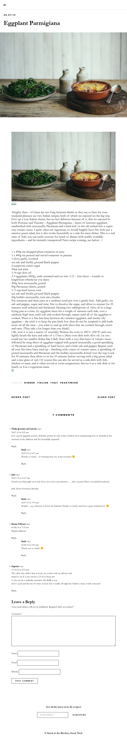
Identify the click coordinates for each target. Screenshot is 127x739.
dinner (29, 382)
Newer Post (20, 397)
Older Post (107, 397)
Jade (13, 475)
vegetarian (69, 382)
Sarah (23, 450)
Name (14, 653)
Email (14, 663)
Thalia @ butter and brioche (24, 429)
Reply (13, 446)
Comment (16, 614)
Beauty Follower (18, 524)
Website (14, 672)
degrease (15, 566)
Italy (54, 382)
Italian (42, 382)
